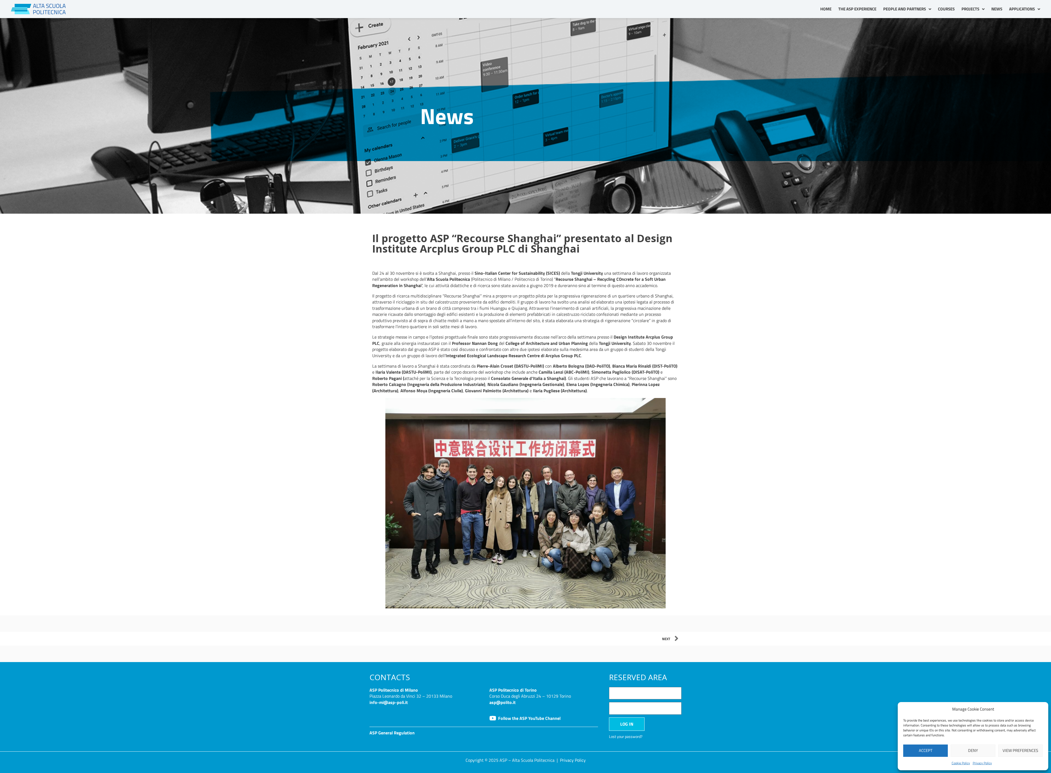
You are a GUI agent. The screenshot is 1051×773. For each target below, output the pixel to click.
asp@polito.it (502, 702)
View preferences (1020, 750)
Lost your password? (625, 736)
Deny (973, 750)
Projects (970, 9)
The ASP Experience (857, 9)
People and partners (904, 9)
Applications (1022, 9)
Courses (946, 9)
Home (825, 9)
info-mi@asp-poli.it (388, 702)
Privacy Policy (982, 763)
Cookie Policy (961, 763)
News (996, 9)
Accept (925, 750)
